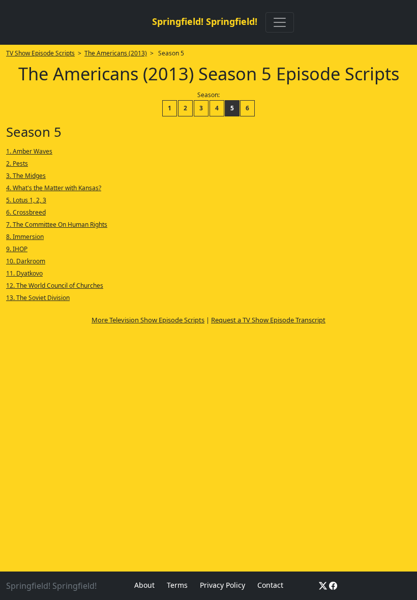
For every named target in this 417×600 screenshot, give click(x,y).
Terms (177, 585)
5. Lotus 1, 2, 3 (26, 200)
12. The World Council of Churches (54, 285)
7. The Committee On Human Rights (56, 224)
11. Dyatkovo (24, 273)
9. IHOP (16, 249)
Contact (270, 585)
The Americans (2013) (115, 53)
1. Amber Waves (29, 151)
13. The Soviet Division (38, 297)
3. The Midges (26, 175)
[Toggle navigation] (279, 22)
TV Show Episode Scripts (40, 53)
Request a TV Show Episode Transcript (268, 319)
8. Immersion (25, 236)
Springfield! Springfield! (204, 21)
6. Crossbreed (26, 212)
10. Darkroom (25, 261)
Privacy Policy (222, 585)
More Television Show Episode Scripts (148, 319)
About (144, 585)
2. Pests (17, 163)
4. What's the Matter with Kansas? (53, 188)
